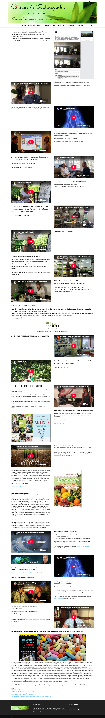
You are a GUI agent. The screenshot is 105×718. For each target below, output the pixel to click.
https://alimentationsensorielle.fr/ (25, 527)
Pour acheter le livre (16, 689)
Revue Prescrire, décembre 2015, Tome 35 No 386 (24, 691)
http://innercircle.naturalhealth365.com (35, 619)
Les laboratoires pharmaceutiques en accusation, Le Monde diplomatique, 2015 (31, 696)
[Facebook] (87, 1)
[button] (92, 25)
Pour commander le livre (60, 420)
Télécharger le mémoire (17, 519)
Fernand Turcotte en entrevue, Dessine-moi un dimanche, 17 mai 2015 (29, 693)
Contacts (80, 25)
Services (39, 25)
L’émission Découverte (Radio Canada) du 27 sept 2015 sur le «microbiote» (30, 572)
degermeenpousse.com (66, 313)
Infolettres (61, 25)
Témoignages (71, 25)
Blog (54, 25)
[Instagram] (90, 1)
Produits (48, 25)
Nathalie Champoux (59, 423)
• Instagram (64, 331)
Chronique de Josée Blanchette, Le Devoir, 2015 (23, 694)
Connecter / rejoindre (16, 1)
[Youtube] (92, 1)
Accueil (24, 25)
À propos (31, 25)
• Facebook (56, 331)
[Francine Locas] (52, 12)
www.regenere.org (59, 598)
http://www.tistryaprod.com (83, 546)
